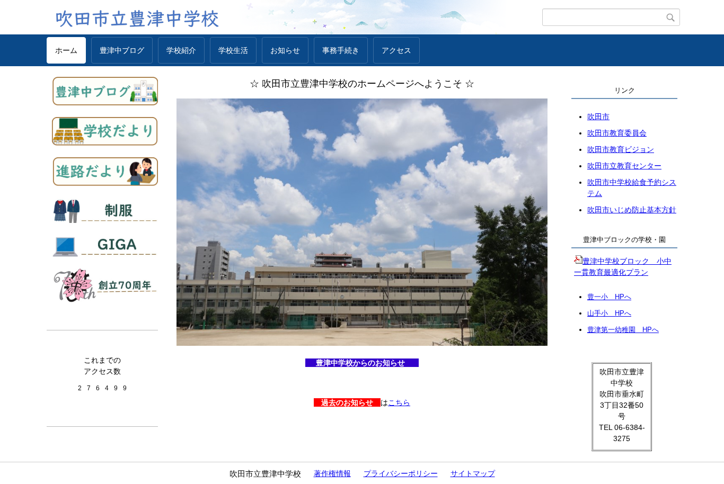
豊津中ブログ (122, 50)
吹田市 (598, 116)
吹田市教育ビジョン (620, 149)
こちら (399, 402)
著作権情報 (332, 473)
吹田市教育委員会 (617, 133)
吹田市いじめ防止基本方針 (631, 209)
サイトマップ (473, 473)
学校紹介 (181, 50)
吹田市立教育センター (624, 166)
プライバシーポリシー (401, 473)
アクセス (396, 50)
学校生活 (233, 50)
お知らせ (285, 50)
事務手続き (340, 50)
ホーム (66, 50)
